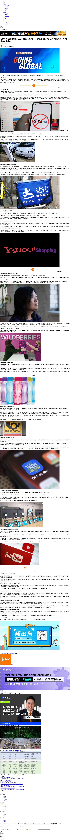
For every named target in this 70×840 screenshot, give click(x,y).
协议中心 (4, 821)
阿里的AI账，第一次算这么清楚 (7, 777)
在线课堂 (6, 6)
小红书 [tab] (1, 836)
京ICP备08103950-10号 (46, 823)
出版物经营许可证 (46, 829)
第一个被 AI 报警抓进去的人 (6, 780)
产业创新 (4, 12)
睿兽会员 (4, 805)
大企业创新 (7, 16)
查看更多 (2, 790)
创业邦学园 (7, 5)
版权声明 (4, 820)
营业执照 (41, 829)
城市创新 (6, 14)
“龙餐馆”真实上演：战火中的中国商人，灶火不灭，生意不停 (12, 778)
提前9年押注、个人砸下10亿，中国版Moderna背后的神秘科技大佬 (13, 774)
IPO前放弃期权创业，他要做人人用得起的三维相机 (11, 750)
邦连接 (4, 2)
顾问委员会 (5, 799)
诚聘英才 (4, 800)
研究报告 (4, 809)
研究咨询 (4, 17)
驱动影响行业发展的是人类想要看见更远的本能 (10, 725)
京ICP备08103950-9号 (37, 823)
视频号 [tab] (1, 835)
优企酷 (6, 9)
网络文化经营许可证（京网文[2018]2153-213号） (44, 826)
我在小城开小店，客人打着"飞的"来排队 (9, 782)
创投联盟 (6, 13)
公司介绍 (4, 796)
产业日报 (4, 806)
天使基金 (6, 8)
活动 (3, 20)
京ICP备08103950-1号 (29, 823)
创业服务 (4, 4)
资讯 (3, 1)
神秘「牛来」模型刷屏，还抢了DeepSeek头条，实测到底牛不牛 (13, 786)
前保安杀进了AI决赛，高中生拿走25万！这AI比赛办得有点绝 (13, 789)
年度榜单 (6, 22)
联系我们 (4, 797)
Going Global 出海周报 (4, 653)
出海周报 (15, 653)
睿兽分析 (4, 18)
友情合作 (4, 815)
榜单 (3, 21)
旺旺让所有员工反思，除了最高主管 (8, 788)
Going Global (11, 653)
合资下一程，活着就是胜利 (6, 785)
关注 (1, 45)
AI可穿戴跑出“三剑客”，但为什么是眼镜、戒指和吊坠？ (12, 784)
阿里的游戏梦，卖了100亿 (6, 781)
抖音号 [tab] (1, 837)
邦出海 (6, 10)
